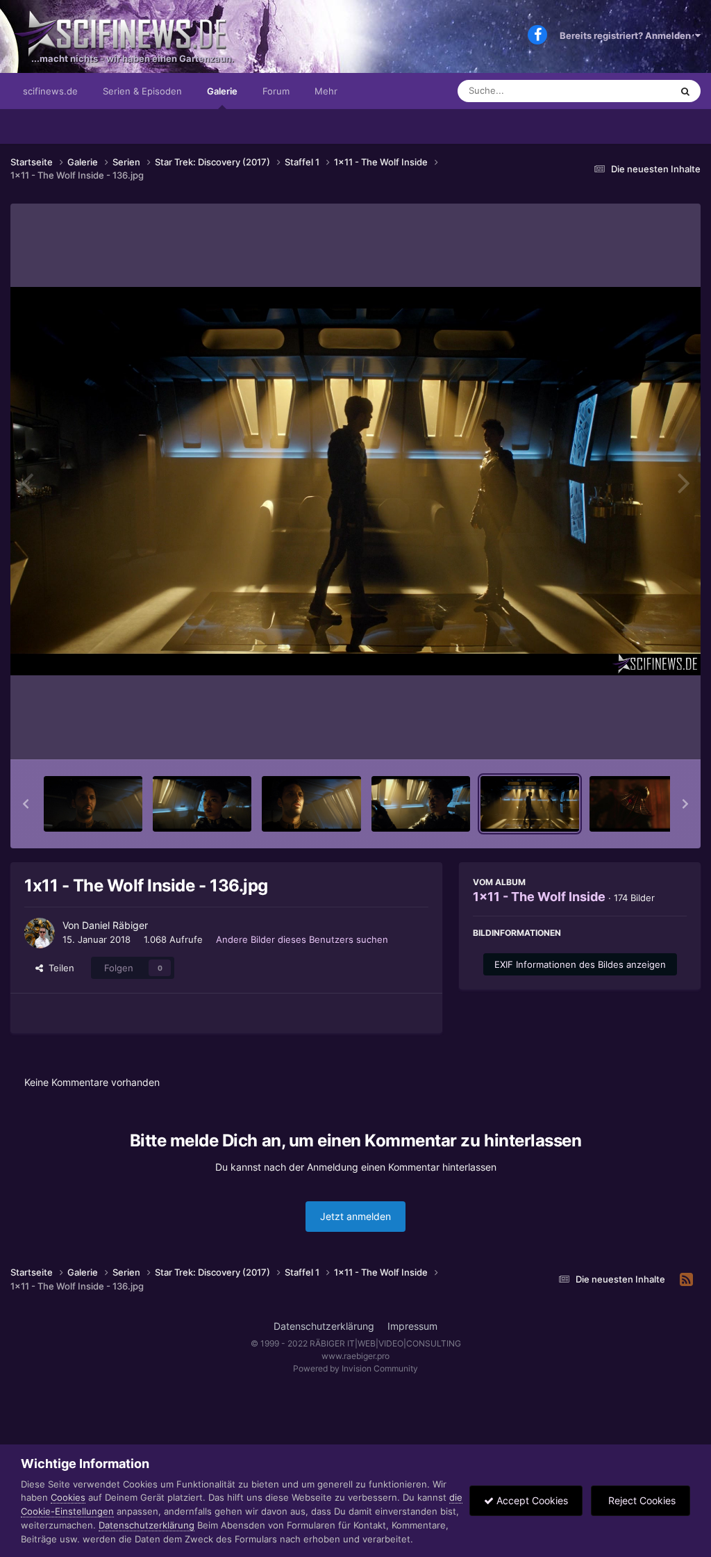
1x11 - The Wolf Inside (539, 896)
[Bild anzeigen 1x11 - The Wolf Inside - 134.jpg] (311, 804)
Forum (276, 91)
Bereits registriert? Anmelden (627, 35)
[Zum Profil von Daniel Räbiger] (39, 933)
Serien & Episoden (142, 91)
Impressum (412, 1326)
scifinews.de (50, 91)
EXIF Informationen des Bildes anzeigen (580, 964)
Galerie (222, 91)
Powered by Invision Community (355, 1368)
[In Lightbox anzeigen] (355, 481)
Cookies (68, 1497)
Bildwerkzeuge (637, 734)
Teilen (58, 967)
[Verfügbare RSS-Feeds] (686, 1280)
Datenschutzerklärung (324, 1326)
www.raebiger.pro (355, 1356)
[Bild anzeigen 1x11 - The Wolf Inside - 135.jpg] (420, 804)
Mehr (326, 91)
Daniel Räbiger (115, 925)
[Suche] (685, 91)
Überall (637, 90)
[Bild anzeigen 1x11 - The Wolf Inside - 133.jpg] (202, 804)
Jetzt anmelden (355, 1216)
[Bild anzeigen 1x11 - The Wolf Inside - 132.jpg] (93, 804)
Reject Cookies (640, 1500)
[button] (25, 804)
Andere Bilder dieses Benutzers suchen (302, 939)
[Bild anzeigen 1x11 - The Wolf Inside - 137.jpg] (638, 804)
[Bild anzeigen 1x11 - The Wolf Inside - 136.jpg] (529, 804)
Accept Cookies (531, 1500)
